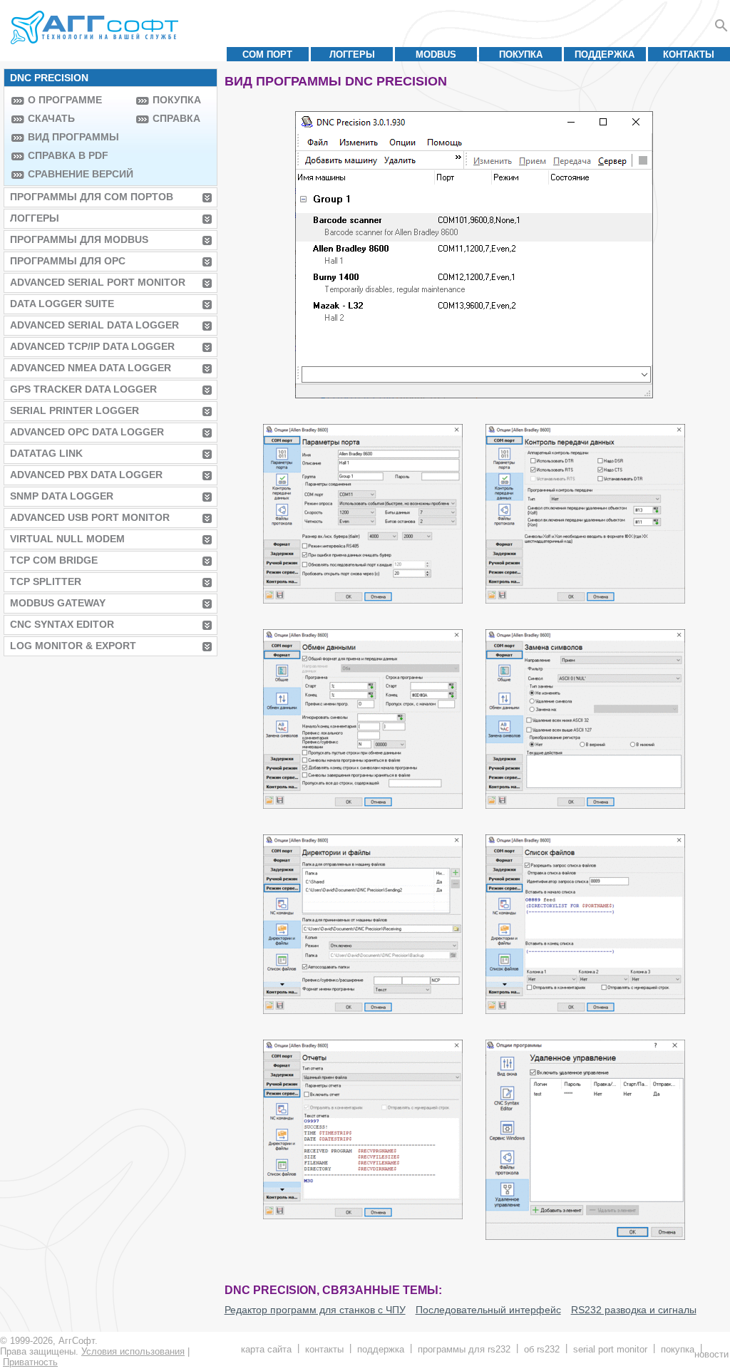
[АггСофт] (96, 27)
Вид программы (73, 137)
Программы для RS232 (464, 1349)
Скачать (51, 118)
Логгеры (352, 54)
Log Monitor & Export (73, 645)
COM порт (267, 54)
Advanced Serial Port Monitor (97, 282)
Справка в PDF (68, 155)
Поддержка (604, 54)
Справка (176, 118)
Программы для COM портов (91, 196)
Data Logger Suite (62, 303)
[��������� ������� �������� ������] (363, 805)
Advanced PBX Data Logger (86, 474)
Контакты (688, 54)
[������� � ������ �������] (363, 1010)
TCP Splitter (45, 581)
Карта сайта (266, 1349)
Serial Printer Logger (74, 410)
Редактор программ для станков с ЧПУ (315, 1309)
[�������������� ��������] (585, 805)
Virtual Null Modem (67, 538)
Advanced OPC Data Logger (87, 432)
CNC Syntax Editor (62, 624)
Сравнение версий (78, 174)
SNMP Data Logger (61, 496)
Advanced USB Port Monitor (90, 517)
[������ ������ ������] (585, 1010)
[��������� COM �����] (363, 600)
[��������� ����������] (585, 1236)
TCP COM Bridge (54, 560)
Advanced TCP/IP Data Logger (92, 346)
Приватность (30, 1362)
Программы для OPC (67, 261)
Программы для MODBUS (79, 239)
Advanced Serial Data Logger (94, 325)
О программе (65, 99)
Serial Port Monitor (610, 1349)
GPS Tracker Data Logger (83, 389)
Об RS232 (542, 1349)
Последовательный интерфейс (488, 1309)
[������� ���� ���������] (474, 394)
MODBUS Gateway (58, 603)
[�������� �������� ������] (585, 600)
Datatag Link (46, 453)
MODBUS (436, 54)
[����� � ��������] (363, 1215)
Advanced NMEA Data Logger (90, 367)
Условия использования (133, 1351)
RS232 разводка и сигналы (633, 1309)
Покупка (521, 54)
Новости (711, 1354)
